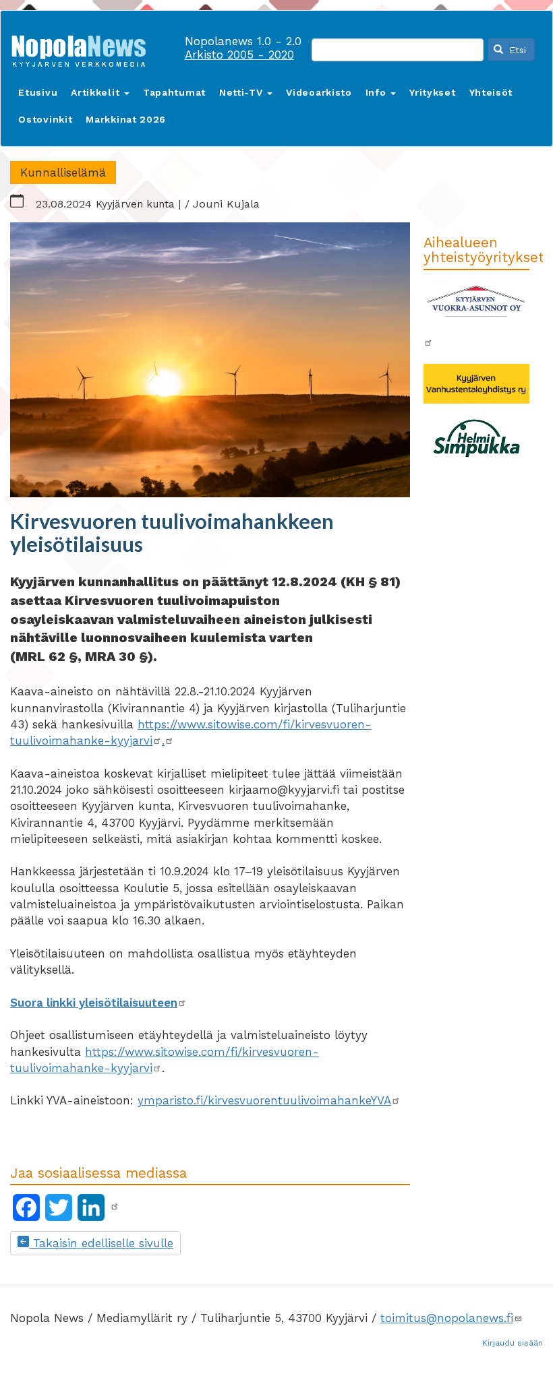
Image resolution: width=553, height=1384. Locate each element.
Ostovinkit (45, 119)
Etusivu (37, 92)
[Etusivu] (83, 48)
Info (378, 92)
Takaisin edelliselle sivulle (101, 1243)
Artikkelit (97, 92)
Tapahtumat (174, 92)
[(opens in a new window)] (114, 1206)
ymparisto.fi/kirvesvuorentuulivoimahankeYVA (264, 1100)
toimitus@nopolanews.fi (446, 1318)
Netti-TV (242, 92)
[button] (210, 359)
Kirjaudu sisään (512, 1343)
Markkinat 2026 (126, 119)
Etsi (516, 49)
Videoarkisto (318, 92)
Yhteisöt (491, 92)
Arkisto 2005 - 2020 (239, 54)
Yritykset (432, 92)
